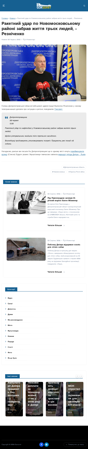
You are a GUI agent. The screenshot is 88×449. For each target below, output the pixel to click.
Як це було (12, 358)
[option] (14, 399)
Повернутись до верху (76, 444)
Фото (10, 352)
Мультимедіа (13, 331)
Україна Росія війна (77, 172)
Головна (5, 18)
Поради (11, 341)
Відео (10, 298)
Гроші (10, 303)
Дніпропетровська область (74, 167)
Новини (12, 18)
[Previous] (77, 376)
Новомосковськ (59, 172)
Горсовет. (59, 109)
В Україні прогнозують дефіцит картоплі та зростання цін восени (53, 392)
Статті (10, 347)
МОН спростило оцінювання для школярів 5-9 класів (74, 395)
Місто (10, 325)
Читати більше (55, 225)
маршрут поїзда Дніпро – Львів (71, 155)
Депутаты (12, 309)
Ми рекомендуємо (15, 320)
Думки (10, 314)
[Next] (81, 376)
